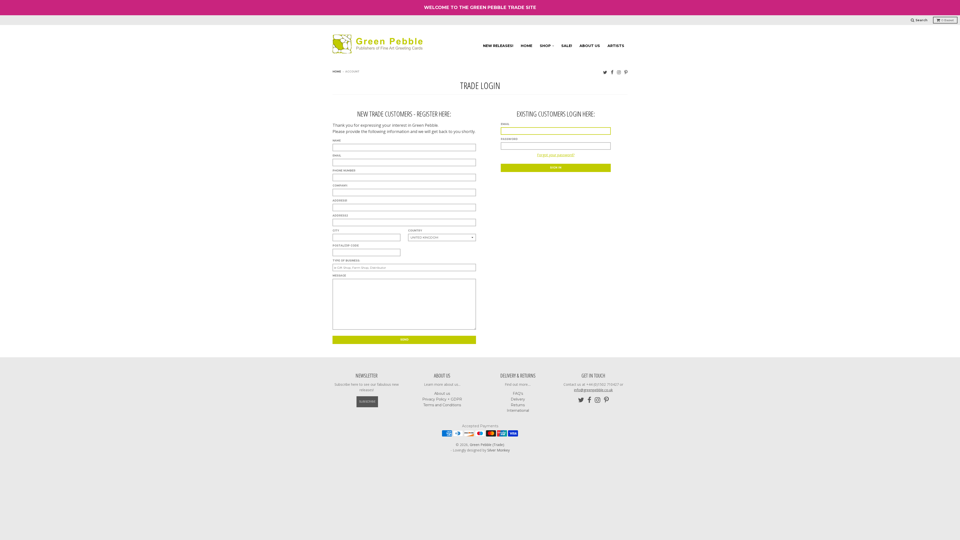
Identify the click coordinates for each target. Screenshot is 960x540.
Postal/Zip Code (345, 245)
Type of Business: (346, 260)
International (518, 410)
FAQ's (518, 393)
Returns (518, 405)
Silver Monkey (498, 450)
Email (505, 124)
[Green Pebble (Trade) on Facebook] (612, 72)
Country (415, 230)
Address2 (340, 215)
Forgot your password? (555, 154)
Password (509, 139)
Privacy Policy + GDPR (442, 399)
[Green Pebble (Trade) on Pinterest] (626, 72)
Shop (545, 46)
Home (526, 46)
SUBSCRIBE (367, 401)
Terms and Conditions (442, 405)
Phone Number (344, 170)
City (335, 230)
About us (590, 46)
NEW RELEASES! (498, 46)
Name (336, 140)
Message (339, 275)
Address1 (339, 200)
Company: (340, 185)
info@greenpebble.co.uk (593, 390)
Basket (947, 20)
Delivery (518, 399)
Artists (616, 46)
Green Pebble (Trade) (487, 444)
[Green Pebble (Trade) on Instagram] (619, 72)
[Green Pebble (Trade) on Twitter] (605, 72)
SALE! (566, 46)
